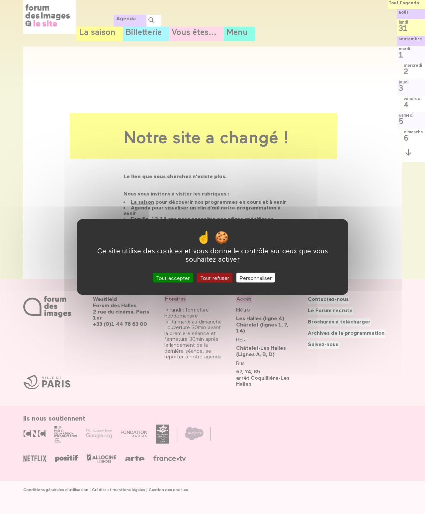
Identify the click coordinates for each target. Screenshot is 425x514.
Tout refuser (214, 277)
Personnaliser (256, 277)
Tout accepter (173, 277)
